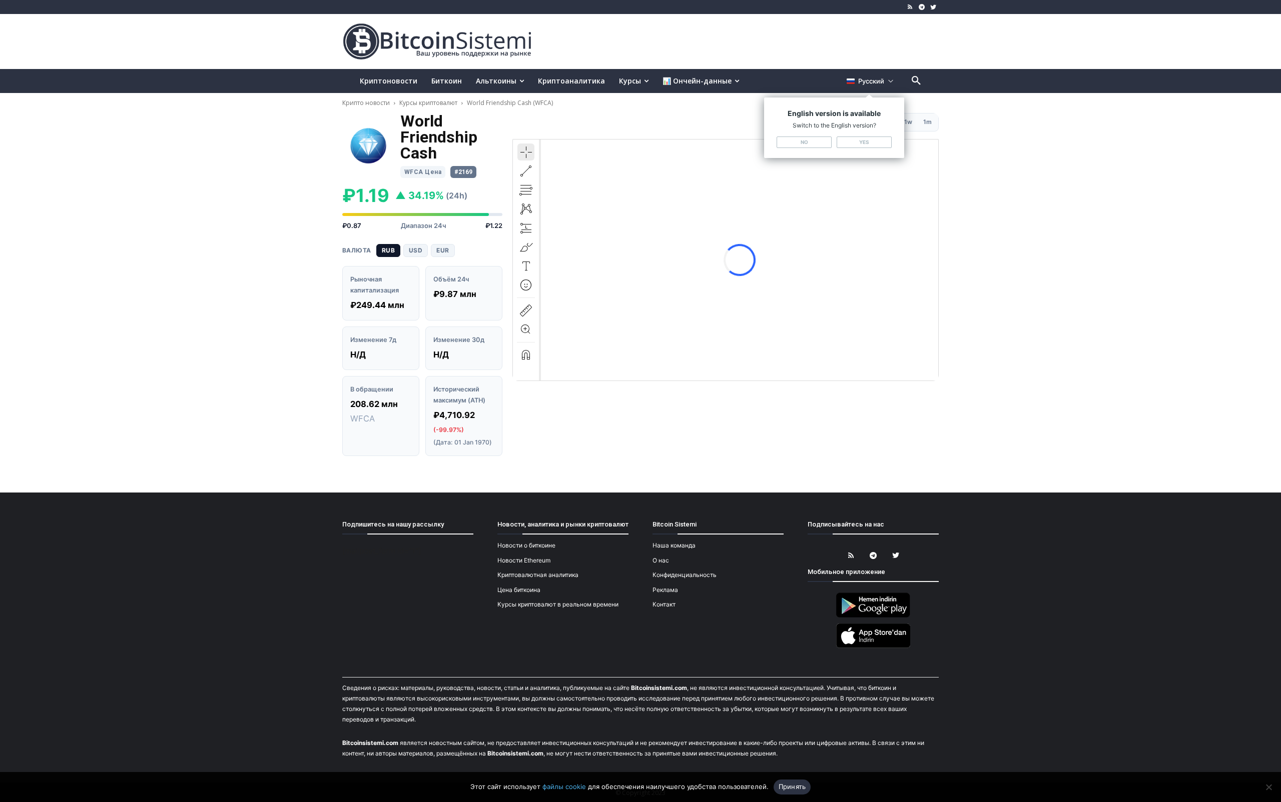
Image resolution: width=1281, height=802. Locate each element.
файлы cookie (564, 786)
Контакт (664, 604)
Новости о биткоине (526, 545)
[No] (1268, 787)
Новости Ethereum (523, 560)
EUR (442, 250)
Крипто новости (366, 102)
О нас (661, 560)
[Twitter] (933, 7)
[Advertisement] (757, 41)
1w (908, 122)
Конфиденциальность (685, 574)
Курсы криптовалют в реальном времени (557, 604)
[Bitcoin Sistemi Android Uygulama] (873, 615)
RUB (388, 250)
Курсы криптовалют (428, 102)
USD (415, 250)
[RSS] (910, 7)
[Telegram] (921, 7)
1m (927, 122)
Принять (792, 786)
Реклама (665, 590)
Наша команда (674, 545)
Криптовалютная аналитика (537, 574)
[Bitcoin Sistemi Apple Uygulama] (873, 646)
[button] (916, 81)
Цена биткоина (518, 590)
